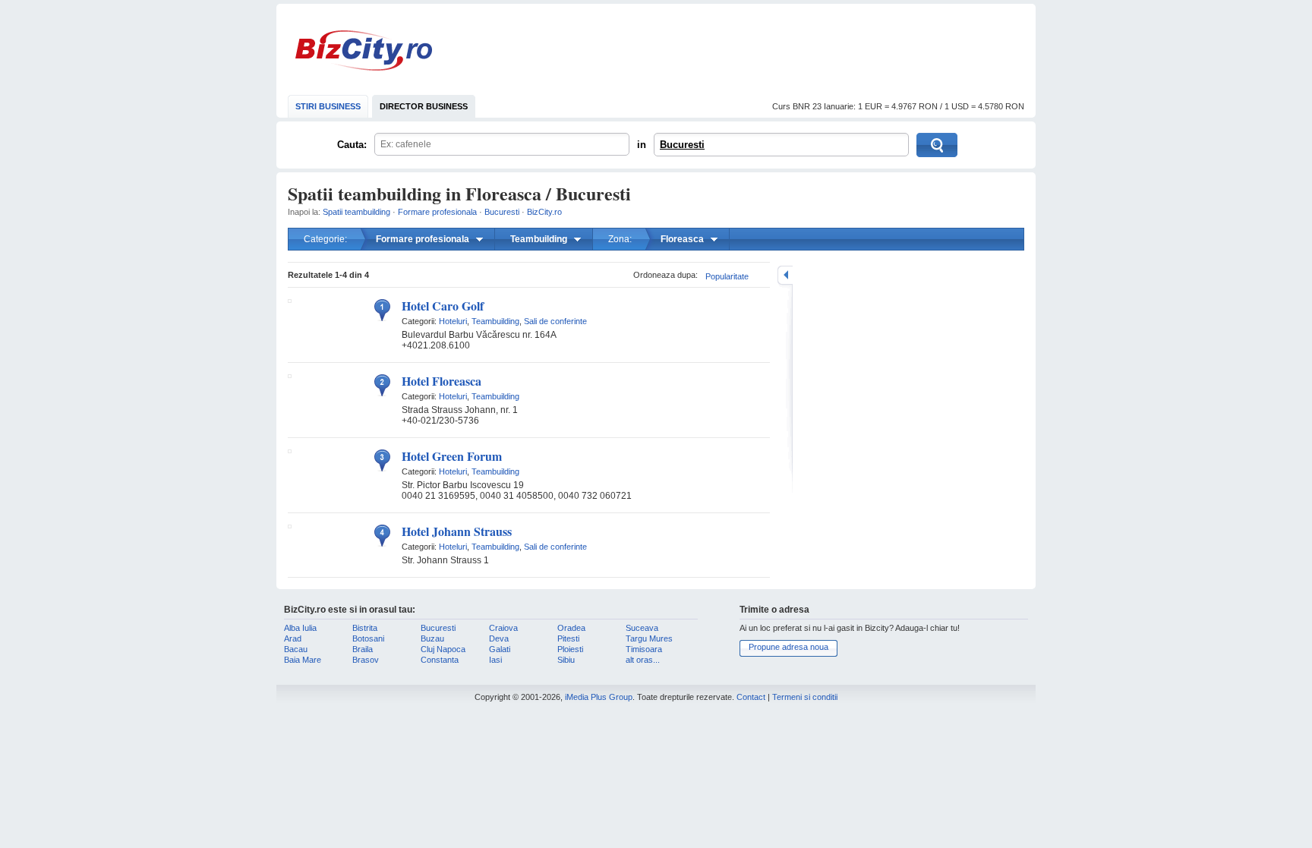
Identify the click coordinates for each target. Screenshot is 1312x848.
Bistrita (364, 627)
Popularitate (727, 276)
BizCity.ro (363, 50)
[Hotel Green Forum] (290, 450)
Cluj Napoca (443, 649)
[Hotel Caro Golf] (290, 300)
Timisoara (644, 649)
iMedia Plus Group (598, 696)
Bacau (296, 649)
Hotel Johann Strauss (457, 531)
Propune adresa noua (788, 646)
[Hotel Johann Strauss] (290, 525)
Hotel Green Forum (452, 456)
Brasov (365, 659)
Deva (499, 638)
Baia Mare (302, 659)
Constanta (440, 659)
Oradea (571, 627)
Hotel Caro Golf (443, 305)
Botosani (368, 638)
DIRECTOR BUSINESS (424, 106)
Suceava (642, 627)
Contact (750, 696)
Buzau (432, 638)
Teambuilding (495, 321)
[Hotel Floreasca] (290, 375)
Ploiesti (570, 649)
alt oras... (643, 659)
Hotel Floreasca (441, 380)
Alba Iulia (300, 627)
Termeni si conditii (804, 696)
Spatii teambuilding (356, 211)
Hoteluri (453, 321)
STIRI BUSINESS (328, 106)
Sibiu (566, 659)
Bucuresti (682, 144)
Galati (499, 649)
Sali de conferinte (555, 321)
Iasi (495, 659)
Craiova (503, 627)
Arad (292, 638)
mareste (785, 275)
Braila (362, 649)
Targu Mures (649, 638)
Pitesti (568, 638)
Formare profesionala (437, 211)
